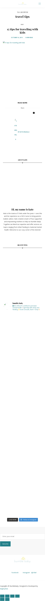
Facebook (14, 572)
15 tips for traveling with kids (22, 30)
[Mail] (9, 3)
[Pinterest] (16, 114)
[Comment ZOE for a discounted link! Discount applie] (22, 426)
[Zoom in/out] (2, 596)
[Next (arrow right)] (7, 599)
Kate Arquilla (24, 132)
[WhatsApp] (24, 114)
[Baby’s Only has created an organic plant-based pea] (22, 476)
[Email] (20, 114)
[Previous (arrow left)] (2, 599)
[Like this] (32, 114)
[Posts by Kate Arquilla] (16, 131)
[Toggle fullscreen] (7, 596)
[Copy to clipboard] (28, 114)
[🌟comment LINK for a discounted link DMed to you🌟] (22, 451)
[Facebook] (4, 3)
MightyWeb (4, 589)
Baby (22, 24)
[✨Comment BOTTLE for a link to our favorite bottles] (22, 501)
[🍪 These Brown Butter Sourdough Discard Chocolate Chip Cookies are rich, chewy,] (9, 257)
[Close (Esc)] (17, 596)
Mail (34, 572)
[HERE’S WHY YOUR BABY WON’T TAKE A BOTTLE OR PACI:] (22, 401)
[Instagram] (7, 3)
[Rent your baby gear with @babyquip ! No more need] (22, 376)
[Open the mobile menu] (39, 3)
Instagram (26, 572)
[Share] (12, 596)
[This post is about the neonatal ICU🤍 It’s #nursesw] (22, 326)
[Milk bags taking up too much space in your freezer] (22, 351)
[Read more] (22, 184)
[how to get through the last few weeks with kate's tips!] (36, 270)
